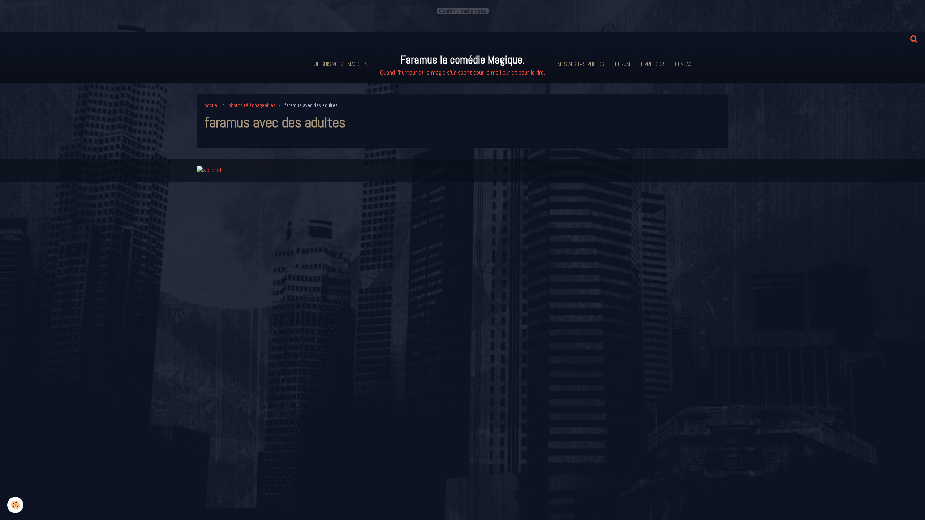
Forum (622, 64)
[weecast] (209, 169)
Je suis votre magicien (340, 64)
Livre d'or (652, 64)
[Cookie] (15, 505)
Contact (684, 64)
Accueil (212, 105)
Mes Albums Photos (581, 64)
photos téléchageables (252, 105)
